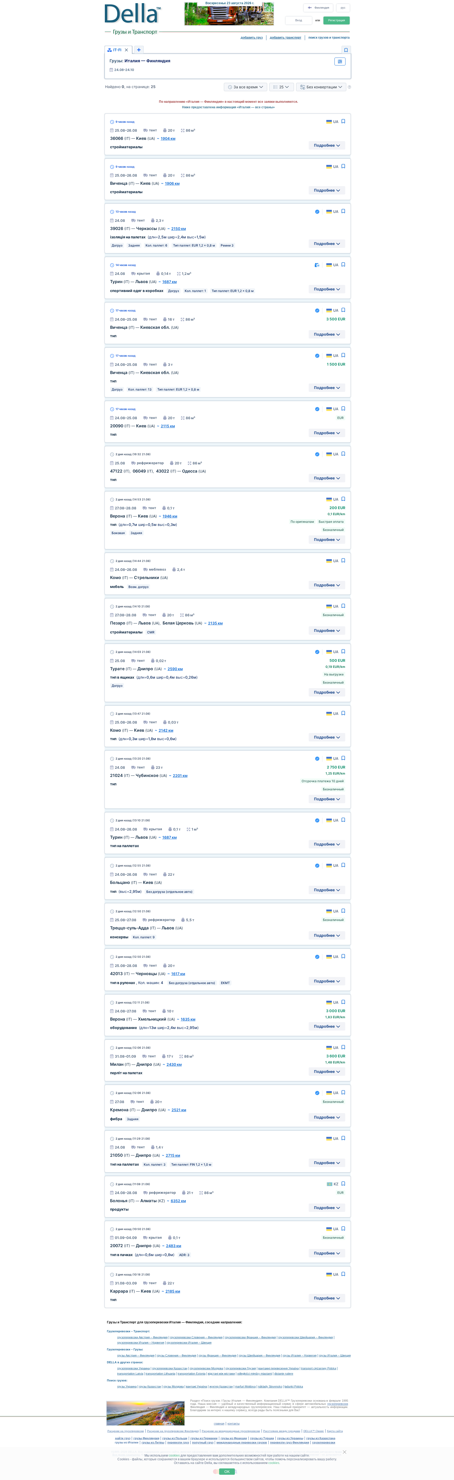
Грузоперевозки (118, 1331)
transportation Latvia (130, 1373)
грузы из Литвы (153, 1442)
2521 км (179, 1110)
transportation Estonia (191, 1373)
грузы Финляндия (146, 1438)
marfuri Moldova (245, 1386)
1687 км (169, 281)
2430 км (174, 1064)
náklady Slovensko (270, 1386)
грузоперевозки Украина (133, 1368)
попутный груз (202, 1442)
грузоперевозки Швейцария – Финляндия (305, 1337)
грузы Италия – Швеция (335, 1355)
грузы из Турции (262, 1438)
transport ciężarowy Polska (318, 1368)
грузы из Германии (204, 1438)
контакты (234, 1423)
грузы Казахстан (150, 1386)
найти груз (122, 1438)
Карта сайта (335, 1431)
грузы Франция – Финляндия (217, 1355)
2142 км (166, 730)
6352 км (178, 1201)
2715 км (173, 1155)
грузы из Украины (290, 1438)
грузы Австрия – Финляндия (135, 1355)
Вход (298, 20)
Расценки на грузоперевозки (125, 1431)
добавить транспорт (285, 37)
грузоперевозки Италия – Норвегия (140, 1342)
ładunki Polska (294, 1386)
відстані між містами (221, 1373)
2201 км (180, 775)
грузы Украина (127, 1386)
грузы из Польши (174, 1438)
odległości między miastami (254, 1373)
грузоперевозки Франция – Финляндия (250, 1337)
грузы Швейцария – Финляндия (259, 1355)
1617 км (178, 973)
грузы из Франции (234, 1438)
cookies (174, 1455)
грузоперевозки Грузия (240, 1368)
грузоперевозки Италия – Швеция (189, 1342)
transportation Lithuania (160, 1373)
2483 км (173, 1245)
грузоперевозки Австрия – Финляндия (142, 1337)
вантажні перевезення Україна (278, 1368)
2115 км (168, 426)
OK (227, 1471)
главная (219, 1423)
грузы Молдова (173, 1386)
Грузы (137, 1349)
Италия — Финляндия (140, 60)
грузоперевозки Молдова (206, 1368)
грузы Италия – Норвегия (300, 1355)
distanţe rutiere (283, 1373)
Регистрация (336, 20)
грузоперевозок (337, 1403)
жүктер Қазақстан (221, 1386)
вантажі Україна (196, 1386)
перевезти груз (178, 1442)
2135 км (215, 623)
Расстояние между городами (281, 1431)
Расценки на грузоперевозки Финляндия (173, 1431)
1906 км (172, 183)
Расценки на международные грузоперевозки (231, 1431)
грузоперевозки (323, 1442)
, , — (158, 471)
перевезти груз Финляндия (289, 1442)
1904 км (168, 138)
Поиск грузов (116, 1380)
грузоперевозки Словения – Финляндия (196, 1337)
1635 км (188, 1019)
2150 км (178, 228)
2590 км (175, 669)
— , (156, 623)
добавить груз (252, 37)
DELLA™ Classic (313, 1431)
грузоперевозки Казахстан (169, 1368)
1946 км (170, 516)
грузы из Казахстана (320, 1438)
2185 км (173, 1291)
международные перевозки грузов (241, 1442)
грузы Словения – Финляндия (176, 1355)
